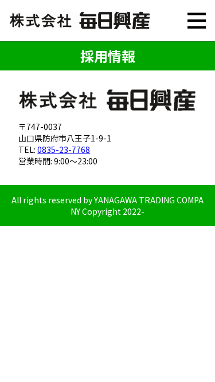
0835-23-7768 (63, 149)
